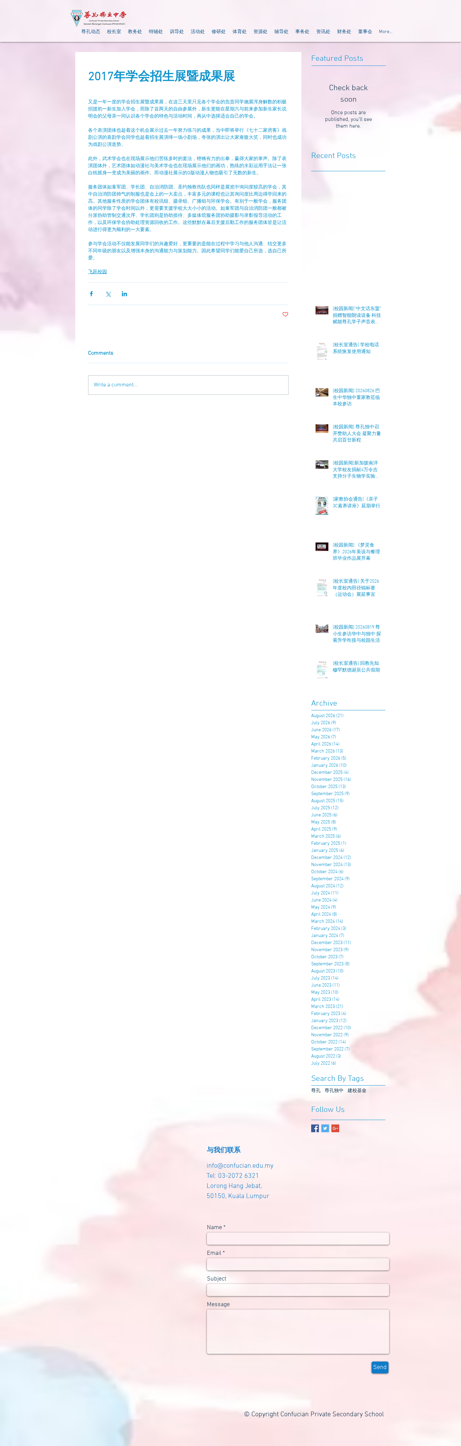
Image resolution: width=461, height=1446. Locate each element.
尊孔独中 (334, 1091)
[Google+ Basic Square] (335, 1128)
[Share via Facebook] (91, 293)
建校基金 (357, 1091)
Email (214, 1253)
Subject (216, 1279)
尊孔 (316, 1091)
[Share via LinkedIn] (124, 293)
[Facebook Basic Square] (315, 1128)
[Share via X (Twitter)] (108, 293)
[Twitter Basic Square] (325, 1128)
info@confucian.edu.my (240, 1166)
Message (218, 1305)
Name (214, 1228)
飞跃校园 (97, 272)
